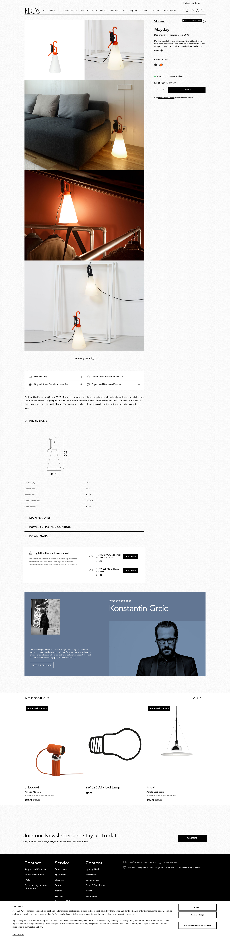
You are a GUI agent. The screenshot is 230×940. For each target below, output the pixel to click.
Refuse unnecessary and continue (197, 926)
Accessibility (92, 875)
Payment (59, 891)
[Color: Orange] (161, 64)
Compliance (91, 896)
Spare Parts (60, 875)
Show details (18, 934)
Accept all (198, 907)
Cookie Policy (35, 927)
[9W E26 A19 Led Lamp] (115, 744)
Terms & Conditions (95, 885)
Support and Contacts (35, 869)
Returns (58, 885)
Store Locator (61, 869)
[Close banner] (220, 905)
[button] (194, 3)
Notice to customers (34, 875)
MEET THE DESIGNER (41, 665)
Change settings (197, 915)
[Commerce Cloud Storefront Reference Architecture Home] (32, 11)
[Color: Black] (155, 64)
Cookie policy (92, 880)
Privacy (89, 891)
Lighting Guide (93, 869)
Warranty (59, 896)
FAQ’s (27, 880)
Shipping (59, 880)
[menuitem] (50, 11)
